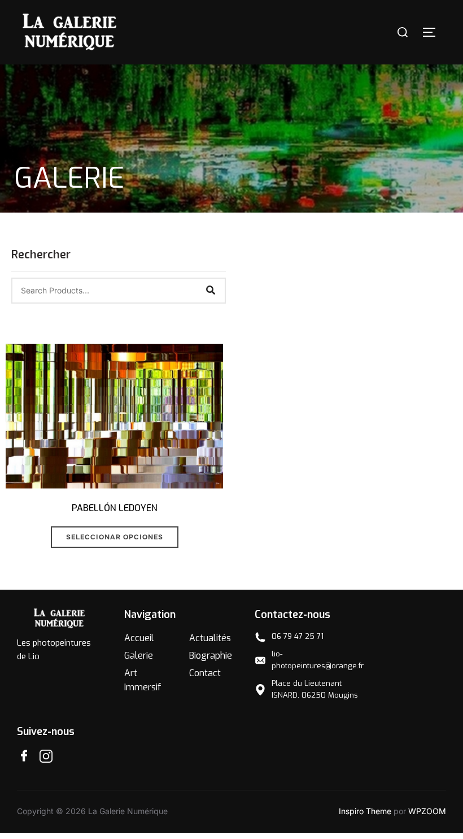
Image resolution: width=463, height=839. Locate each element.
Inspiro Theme (365, 811)
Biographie (210, 655)
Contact (205, 673)
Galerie (138, 655)
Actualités (210, 638)
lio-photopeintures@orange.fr (318, 660)
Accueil (139, 638)
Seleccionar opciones (114, 537)
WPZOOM (427, 811)
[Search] (210, 290)
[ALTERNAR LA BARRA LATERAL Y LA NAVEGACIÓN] (433, 32)
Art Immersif (142, 680)
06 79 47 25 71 (298, 636)
